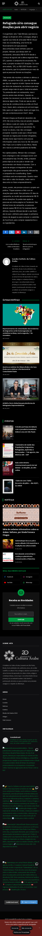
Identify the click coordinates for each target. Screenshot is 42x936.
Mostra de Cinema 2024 (10, 713)
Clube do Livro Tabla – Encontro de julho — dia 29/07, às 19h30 (27, 483)
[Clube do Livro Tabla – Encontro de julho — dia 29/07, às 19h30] (8, 486)
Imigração (7, 18)
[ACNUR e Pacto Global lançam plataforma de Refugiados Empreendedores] (21, 389)
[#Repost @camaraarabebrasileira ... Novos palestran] (21, 765)
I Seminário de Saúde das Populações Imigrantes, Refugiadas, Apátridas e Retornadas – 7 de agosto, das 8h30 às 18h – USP (27, 450)
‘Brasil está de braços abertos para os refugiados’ (30, 246)
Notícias (5, 706)
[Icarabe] (21, 3)
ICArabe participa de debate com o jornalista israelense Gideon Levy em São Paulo (26, 429)
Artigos (5, 717)
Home (4, 699)
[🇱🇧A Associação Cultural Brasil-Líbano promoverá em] (21, 841)
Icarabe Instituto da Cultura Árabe (23, 260)
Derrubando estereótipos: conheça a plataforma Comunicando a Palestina (25, 556)
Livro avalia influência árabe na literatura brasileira (12, 246)
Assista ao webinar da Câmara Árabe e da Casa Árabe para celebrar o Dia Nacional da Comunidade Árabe (20, 369)
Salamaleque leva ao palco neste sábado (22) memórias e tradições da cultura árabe (27, 543)
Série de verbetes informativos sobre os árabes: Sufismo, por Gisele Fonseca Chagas (21, 532)
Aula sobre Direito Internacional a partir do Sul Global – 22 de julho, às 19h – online (26, 466)
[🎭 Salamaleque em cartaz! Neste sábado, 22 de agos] (21, 879)
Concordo (15, 928)
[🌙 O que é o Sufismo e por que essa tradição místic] (21, 803)
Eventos (5, 710)
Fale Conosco (7, 720)
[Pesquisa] (39, 3)
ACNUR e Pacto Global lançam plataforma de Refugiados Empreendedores (19, 404)
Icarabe (5, 703)
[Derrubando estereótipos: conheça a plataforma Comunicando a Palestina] (8, 557)
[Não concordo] (39, 928)
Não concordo (26, 928)
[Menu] (3, 3)
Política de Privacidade (23, 625)
